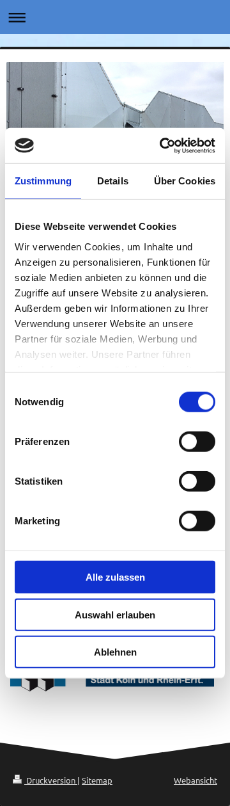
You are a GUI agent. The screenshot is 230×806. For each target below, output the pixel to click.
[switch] (197, 441)
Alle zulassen (115, 577)
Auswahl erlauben (115, 614)
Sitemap (97, 780)
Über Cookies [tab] (184, 180)
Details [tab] (112, 180)
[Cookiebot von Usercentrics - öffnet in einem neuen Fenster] (162, 145)
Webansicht (195, 780)
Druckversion (50, 780)
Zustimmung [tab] (43, 180)
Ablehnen (115, 652)
